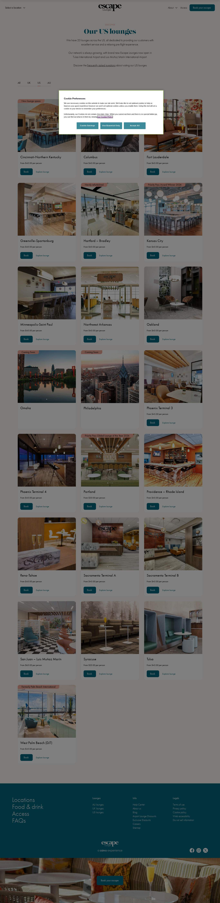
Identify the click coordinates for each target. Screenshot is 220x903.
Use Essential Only (111, 126)
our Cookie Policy (105, 117)
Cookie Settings (87, 126)
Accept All (135, 126)
